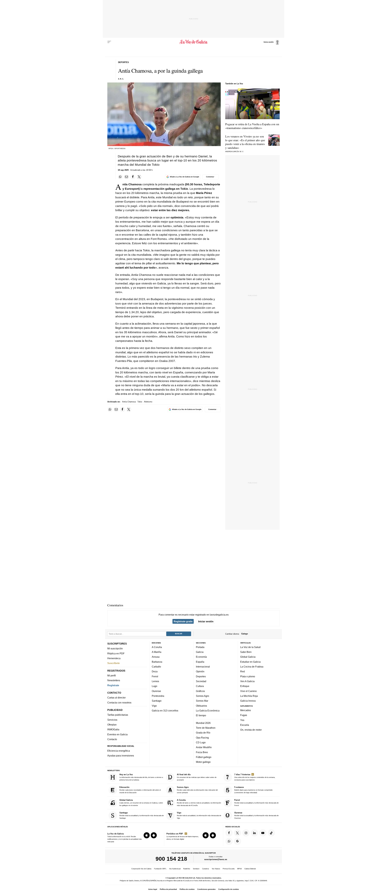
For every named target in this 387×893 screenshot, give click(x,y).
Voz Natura (216, 869)
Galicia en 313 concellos (165, 710)
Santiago (156, 701)
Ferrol (155, 676)
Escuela (244, 725)
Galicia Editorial (250, 869)
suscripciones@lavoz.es (215, 859)
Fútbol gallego (203, 757)
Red (242, 671)
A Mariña (156, 652)
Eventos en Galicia (117, 734)
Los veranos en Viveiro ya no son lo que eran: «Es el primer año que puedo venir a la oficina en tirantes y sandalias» (245, 142)
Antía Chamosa (129, 402)
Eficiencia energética (118, 750)
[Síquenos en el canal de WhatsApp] (229, 841)
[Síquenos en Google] (237, 841)
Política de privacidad (168, 889)
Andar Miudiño (204, 747)
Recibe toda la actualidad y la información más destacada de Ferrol (256, 802)
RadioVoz (186, 869)
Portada (200, 647)
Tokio (139, 402)
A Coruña (157, 647)
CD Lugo (201, 742)
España (200, 661)
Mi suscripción (115, 648)
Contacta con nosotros (119, 702)
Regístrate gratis (183, 621)
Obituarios (201, 705)
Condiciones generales (206, 889)
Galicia (199, 652)
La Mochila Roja (249, 696)
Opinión (200, 671)
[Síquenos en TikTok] (271, 833)
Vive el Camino (248, 691)
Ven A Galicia (247, 681)
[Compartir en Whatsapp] (120, 176)
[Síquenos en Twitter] (237, 833)
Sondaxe (196, 869)
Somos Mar (202, 701)
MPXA (239, 869)
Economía (201, 657)
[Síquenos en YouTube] (263, 833)
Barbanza (157, 661)
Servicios (112, 719)
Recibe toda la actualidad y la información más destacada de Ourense (256, 815)
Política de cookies (187, 889)
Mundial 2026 (203, 723)
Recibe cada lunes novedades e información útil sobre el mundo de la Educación (140, 790)
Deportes (201, 676)
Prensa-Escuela (228, 869)
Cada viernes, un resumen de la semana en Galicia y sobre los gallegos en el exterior (141, 802)
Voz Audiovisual (174, 869)
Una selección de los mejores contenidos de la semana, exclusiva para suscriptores (254, 777)
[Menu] (109, 42)
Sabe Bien (246, 652)
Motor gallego (203, 762)
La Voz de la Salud (250, 647)
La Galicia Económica (208, 710)
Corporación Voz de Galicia (141, 869)
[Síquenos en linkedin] (254, 833)
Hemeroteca (113, 658)
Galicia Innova (248, 701)
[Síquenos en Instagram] (246, 833)
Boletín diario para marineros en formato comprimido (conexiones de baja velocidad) (253, 790)
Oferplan (112, 724)
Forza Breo (202, 752)
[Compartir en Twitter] (139, 176)
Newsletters (113, 680)
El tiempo (201, 715)
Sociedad (201, 681)
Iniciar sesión (205, 621)
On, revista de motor (251, 729)
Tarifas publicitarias (117, 715)
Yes (242, 720)
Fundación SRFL (160, 869)
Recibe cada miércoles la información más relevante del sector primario (197, 790)
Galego (244, 634)
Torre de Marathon (205, 727)
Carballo (156, 666)
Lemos (155, 681)
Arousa (155, 657)
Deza (155, 671)
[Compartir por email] (126, 176)
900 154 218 (171, 859)
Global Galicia (247, 657)
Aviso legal (152, 889)
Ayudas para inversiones (120, 755)
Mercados (245, 710)
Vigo (154, 705)
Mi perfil (111, 675)
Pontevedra (158, 696)
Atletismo (148, 402)
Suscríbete (113, 663)
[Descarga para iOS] (147, 835)
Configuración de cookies (228, 889)
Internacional (203, 666)
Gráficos (200, 691)
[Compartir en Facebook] (132, 176)
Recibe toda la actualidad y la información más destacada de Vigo (199, 815)
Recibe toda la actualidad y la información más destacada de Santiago (141, 815)
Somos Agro (202, 696)
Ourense (156, 691)
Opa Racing (202, 737)
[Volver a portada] (193, 42)
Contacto (112, 739)
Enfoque (244, 686)
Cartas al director (116, 697)
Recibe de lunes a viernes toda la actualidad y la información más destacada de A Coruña (199, 802)
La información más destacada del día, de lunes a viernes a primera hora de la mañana (141, 777)
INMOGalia (113, 729)
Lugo (154, 686)
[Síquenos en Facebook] (229, 833)
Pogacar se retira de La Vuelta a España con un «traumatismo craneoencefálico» (252, 126)
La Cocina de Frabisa (251, 666)
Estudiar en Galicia (250, 661)
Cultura (200, 686)
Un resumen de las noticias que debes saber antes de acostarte (196, 777)
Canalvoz (205, 869)
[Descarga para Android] (154, 835)
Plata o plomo (247, 676)
